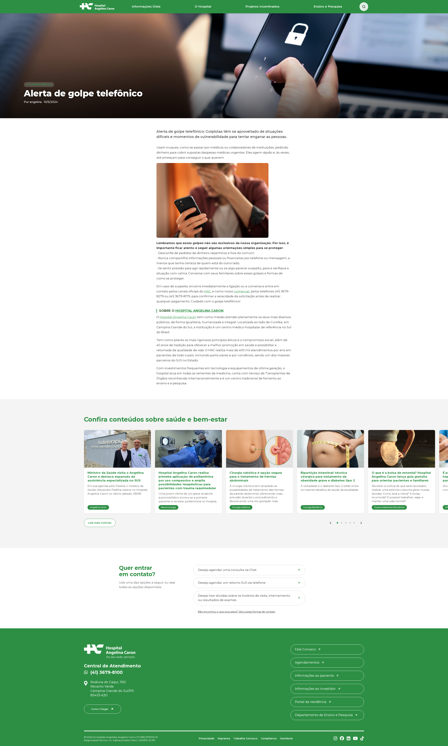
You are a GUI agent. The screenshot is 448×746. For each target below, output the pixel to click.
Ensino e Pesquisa (328, 6)
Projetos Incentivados (262, 6)
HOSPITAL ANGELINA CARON (199, 311)
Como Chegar (99, 709)
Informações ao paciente (314, 676)
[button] (337, 522)
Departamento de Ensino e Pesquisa (324, 715)
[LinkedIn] (348, 738)
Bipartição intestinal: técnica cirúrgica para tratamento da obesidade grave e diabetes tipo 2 (328, 476)
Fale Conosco (305, 649)
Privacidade (206, 738)
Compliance (268, 738)
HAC (207, 291)
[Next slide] (361, 523)
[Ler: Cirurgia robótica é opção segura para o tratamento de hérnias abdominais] (259, 449)
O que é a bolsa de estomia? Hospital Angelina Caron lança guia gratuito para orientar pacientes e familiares (401, 476)
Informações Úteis (146, 6)
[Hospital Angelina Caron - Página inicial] (129, 651)
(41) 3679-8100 (106, 672)
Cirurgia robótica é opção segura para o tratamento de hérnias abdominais (256, 476)
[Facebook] (342, 738)
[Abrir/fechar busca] (363, 6)
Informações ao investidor (315, 689)
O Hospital (203, 6)
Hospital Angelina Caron (178, 317)
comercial (241, 291)
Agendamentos (307, 662)
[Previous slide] (330, 523)
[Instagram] (335, 738)
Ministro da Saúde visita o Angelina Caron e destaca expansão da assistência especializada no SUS (116, 476)
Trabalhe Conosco (245, 738)
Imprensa (224, 738)
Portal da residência (310, 702)
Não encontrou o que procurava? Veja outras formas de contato (236, 611)
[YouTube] (355, 738)
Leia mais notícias (99, 522)
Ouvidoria (286, 738)
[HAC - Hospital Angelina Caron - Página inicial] (97, 6)
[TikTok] (362, 738)
